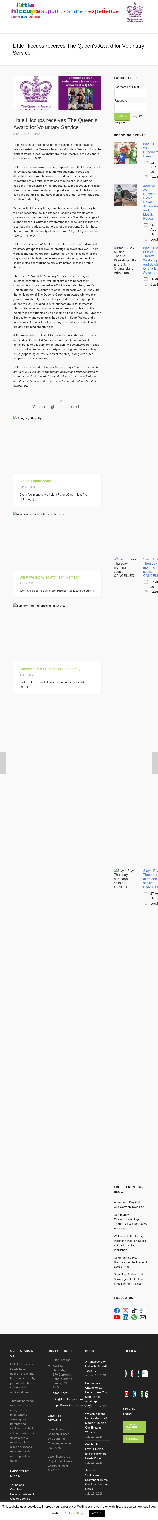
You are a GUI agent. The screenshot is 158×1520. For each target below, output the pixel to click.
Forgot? (136, 116)
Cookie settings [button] (74, 1513)
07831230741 (62, 1393)
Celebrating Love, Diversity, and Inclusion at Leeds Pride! (130, 1262)
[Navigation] (79, 29)
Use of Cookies (20, 1498)
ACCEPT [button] (97, 1513)
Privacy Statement (22, 1494)
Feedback (133, 1439)
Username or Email (126, 86)
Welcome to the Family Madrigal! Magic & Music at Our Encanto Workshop (130, 1242)
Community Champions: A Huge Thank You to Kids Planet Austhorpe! (130, 1221)
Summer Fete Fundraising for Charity (50, 669)
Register (119, 122)
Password (120, 100)
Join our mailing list (132, 1427)
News (37, 133)
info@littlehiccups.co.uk (68, 1399)
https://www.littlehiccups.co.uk (72, 1405)
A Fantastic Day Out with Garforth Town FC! (129, 1204)
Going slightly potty (35, 481)
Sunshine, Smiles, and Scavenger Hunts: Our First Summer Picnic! (128, 1279)
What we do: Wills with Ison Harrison (50, 577)
